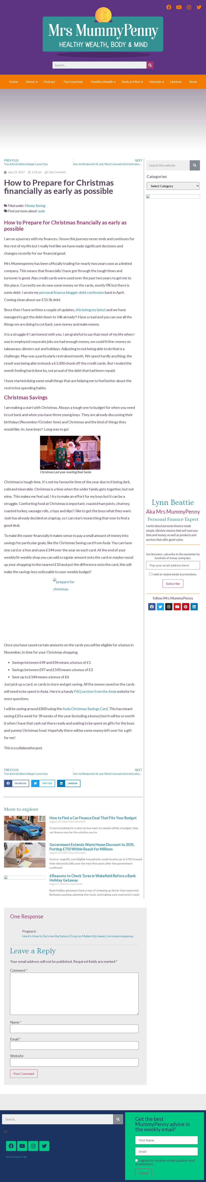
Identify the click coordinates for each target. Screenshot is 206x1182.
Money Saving (35, 205)
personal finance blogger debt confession (71, 292)
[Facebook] (152, 606)
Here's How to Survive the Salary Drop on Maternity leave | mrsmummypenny (77, 936)
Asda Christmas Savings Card (85, 708)
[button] (16, 783)
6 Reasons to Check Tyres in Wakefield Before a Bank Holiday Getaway (92, 878)
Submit (143, 1173)
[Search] (149, 65)
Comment (19, 970)
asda (41, 211)
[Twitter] (160, 606)
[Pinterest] (185, 606)
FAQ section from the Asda (95, 691)
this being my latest (91, 309)
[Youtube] (177, 606)
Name (16, 1022)
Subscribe (173, 583)
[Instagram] (168, 606)
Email (15, 1039)
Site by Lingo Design (16, 1156)
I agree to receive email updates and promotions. (165, 1162)
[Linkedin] (194, 606)
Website (17, 1056)
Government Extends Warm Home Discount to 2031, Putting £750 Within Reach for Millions (92, 846)
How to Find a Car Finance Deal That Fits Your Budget (93, 818)
